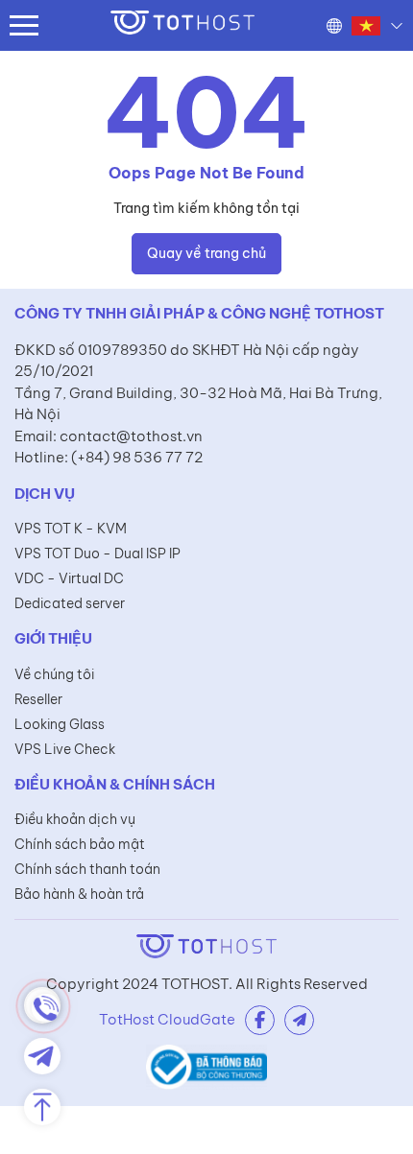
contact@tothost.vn (131, 436)
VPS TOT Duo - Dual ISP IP (97, 553)
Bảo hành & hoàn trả (79, 894)
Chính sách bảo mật (79, 844)
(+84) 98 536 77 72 (137, 457)
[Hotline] (42, 1005)
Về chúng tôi (54, 674)
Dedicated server (69, 603)
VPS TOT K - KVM (70, 528)
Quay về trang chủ (206, 253)
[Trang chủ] (182, 26)
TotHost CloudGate (167, 1019)
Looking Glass (59, 724)
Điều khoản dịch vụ (74, 819)
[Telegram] (299, 1020)
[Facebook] (260, 1020)
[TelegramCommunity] (42, 1056)
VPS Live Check (64, 749)
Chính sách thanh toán (87, 869)
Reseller (38, 699)
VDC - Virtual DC (69, 578)
